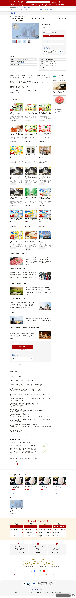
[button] (22, 104)
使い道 (44, 5)
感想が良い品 (13, 535)
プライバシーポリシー (39, 592)
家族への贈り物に (56, 535)
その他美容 (20, 364)
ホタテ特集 (47, 532)
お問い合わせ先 (47, 48)
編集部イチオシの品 (28, 529)
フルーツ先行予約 (27, 535)
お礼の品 (14, 5)
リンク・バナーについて (30, 592)
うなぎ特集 (40, 529)
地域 (21, 5)
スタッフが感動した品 (28, 532)
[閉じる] (69, 594)
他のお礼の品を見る (22, 62)
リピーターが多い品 (14, 532)
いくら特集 (47, 529)
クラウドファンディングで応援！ (58, 529)
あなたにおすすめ (34, 5)
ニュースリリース (22, 592)
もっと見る (63, 116)
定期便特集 (47, 535)
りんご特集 (40, 532)
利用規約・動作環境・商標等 (56, 592)
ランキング (27, 5)
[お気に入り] (73, 595)
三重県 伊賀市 (13, 514)
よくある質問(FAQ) (38, 552)
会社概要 (16, 592)
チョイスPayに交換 (56, 532)
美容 (15, 364)
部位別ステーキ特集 (41, 536)
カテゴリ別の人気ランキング (15, 529)
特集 (39, 5)
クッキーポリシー (47, 592)
